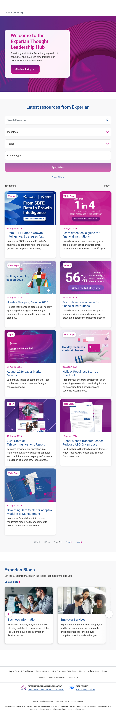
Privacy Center (42, 671)
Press (104, 671)
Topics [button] (10, 143)
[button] (8, 614)
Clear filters (58, 177)
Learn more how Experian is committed (46, 689)
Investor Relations (56, 677)
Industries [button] (12, 132)
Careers (41, 677)
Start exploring (23, 69)
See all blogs (11, 581)
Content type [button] (14, 155)
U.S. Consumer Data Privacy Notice (68, 671)
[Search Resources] (107, 120)
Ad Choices (93, 671)
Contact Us (73, 677)
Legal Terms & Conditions (21, 671)
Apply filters (58, 167)
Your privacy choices (85, 689)
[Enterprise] (14, 4)
